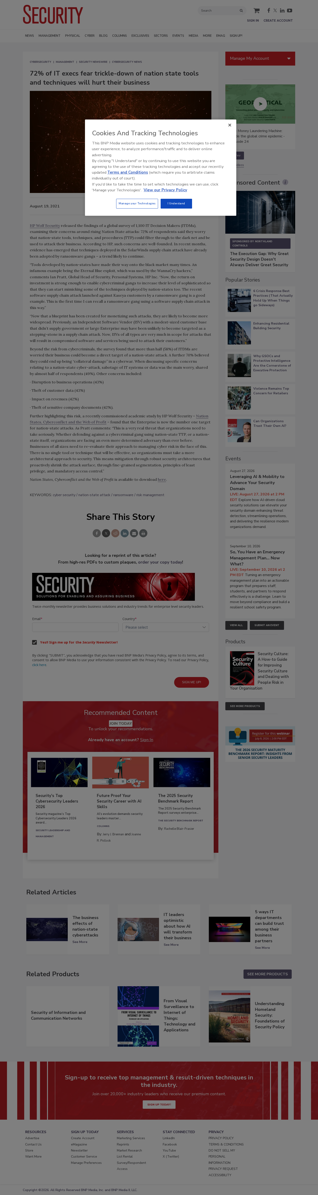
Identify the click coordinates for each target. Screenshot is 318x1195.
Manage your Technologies (137, 203)
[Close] (230, 125)
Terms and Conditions (127, 172)
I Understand (176, 203)
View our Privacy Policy (165, 190)
